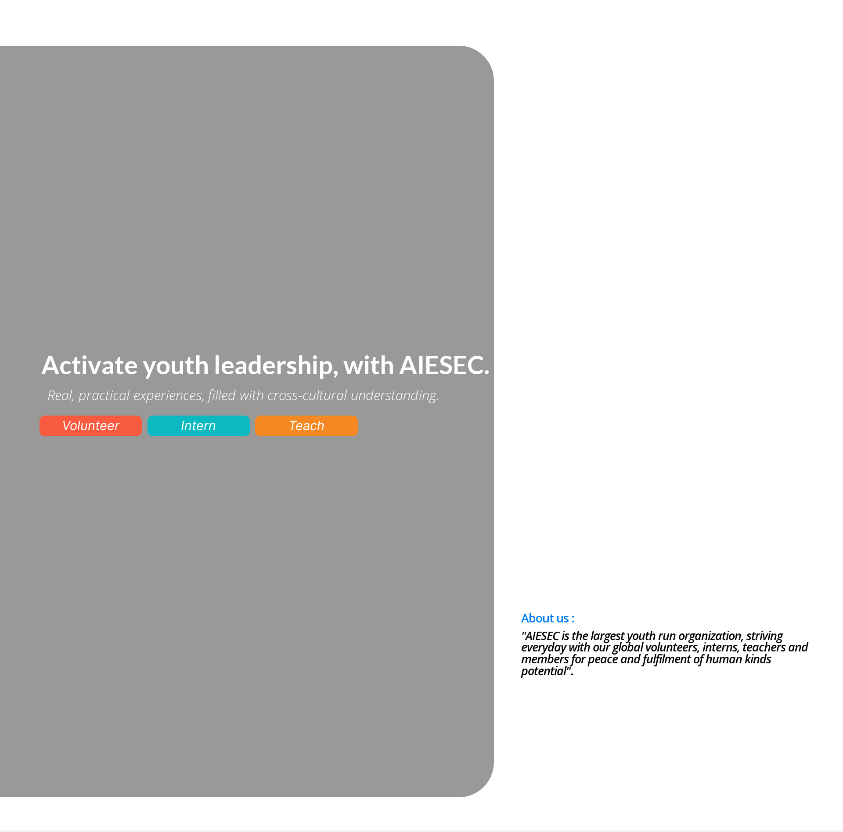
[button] (91, 426)
